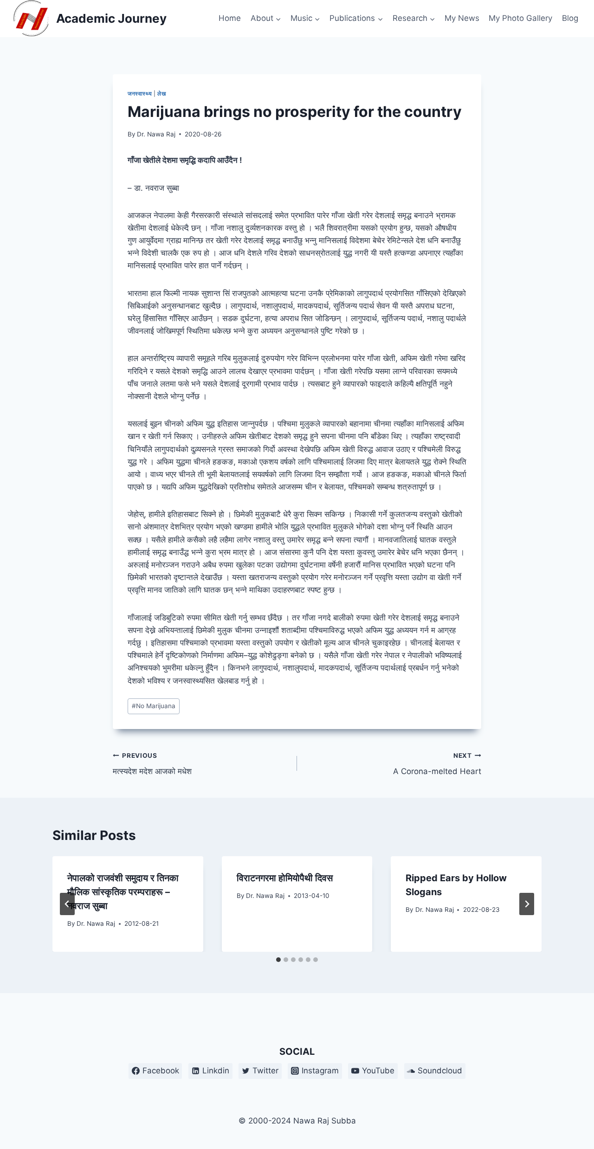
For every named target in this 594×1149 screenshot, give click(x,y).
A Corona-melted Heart (437, 764)
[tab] (278, 959)
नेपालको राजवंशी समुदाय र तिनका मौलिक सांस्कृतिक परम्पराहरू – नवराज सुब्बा (123, 891)
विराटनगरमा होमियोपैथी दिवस (285, 878)
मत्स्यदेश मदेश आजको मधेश (152, 764)
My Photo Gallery (520, 18)
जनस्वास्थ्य (140, 93)
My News (462, 18)
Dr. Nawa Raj (156, 134)
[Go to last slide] (67, 904)
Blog (570, 18)
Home (230, 18)
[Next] (526, 904)
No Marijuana (153, 706)
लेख (161, 93)
